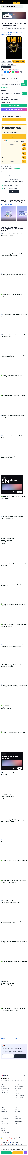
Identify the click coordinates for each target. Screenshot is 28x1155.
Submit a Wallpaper (19, 1125)
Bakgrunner (12, 1144)
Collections (3, 1086)
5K (14, 99)
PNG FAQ (3, 1130)
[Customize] (25, 1152)
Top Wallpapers (4, 1092)
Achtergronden (6, 1142)
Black (14, 32)
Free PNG (3, 1116)
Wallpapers (6, 21)
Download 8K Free (18, 1152)
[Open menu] (25, 6)
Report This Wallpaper (6, 175)
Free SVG (3, 1114)
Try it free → (16, 2)
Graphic (17, 32)
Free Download (15, 105)
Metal (5, 32)
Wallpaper (20, 1137)
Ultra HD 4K (10, 99)
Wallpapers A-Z (18, 1109)
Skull (2, 32)
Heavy (10, 34)
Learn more (8, 1056)
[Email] (18, 72)
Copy (25, 81)
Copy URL (24, 93)
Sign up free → (20, 1056)
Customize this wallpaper (14, 109)
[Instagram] (16, 72)
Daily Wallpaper (4, 1094)
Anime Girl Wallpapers (19, 1101)
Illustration (3, 34)
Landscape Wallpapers (20, 1102)
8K (17, 99)
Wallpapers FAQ (4, 1123)
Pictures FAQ (4, 1127)
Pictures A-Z (17, 1113)
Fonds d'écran (15, 1142)
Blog (16, 1123)
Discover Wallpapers (5, 1088)
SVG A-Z (16, 1114)
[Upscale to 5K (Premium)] (24, 157)
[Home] (1, 21)
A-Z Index (3, 1084)
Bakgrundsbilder (6, 1138)
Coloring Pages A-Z (19, 1118)
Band (8, 32)
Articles (2, 1096)
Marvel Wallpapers (19, 1084)
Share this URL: (4, 90)
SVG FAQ (3, 1128)
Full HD (5, 99)
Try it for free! (14, 119)
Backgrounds (4, 1111)
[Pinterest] (10, 72)
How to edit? (12, 170)
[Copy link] (21, 72)
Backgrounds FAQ (5, 1125)
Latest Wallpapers (5, 1090)
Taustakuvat (19, 1144)
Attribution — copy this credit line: (9, 78)
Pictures (3, 1113)
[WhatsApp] (13, 72)
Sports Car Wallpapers (19, 1095)
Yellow (11, 32)
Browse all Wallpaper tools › (7, 204)
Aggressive (22, 32)
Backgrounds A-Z (18, 1111)
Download (14, 136)
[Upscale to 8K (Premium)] (24, 161)
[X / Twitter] (8, 72)
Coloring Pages (4, 1118)
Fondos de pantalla (12, 1140)
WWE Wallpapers (18, 1099)
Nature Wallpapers (19, 1097)
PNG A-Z (16, 1116)
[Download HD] (24, 144)
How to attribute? (4, 87)
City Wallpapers (18, 1104)
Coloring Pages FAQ (5, 1132)
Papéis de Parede (16, 1138)
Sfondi (4, 1140)
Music (7, 34)
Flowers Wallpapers (19, 1086)
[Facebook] (5, 72)
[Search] (21, 6)
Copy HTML (24, 84)
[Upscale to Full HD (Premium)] (24, 148)
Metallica (11, 21)
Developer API (18, 1127)
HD (2, 99)
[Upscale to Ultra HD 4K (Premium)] (24, 153)
